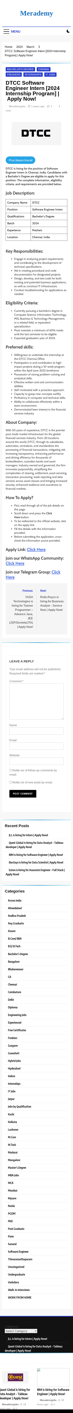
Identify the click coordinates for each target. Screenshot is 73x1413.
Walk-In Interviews (19, 1290)
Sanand (12, 1244)
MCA (10, 1183)
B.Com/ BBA (15, 938)
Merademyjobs (17, 106)
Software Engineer (18, 1251)
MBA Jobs (13, 1175)
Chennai (43, 69)
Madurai (13, 1152)
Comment (16, 681)
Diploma (13, 1007)
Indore (11, 1076)
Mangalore (14, 1160)
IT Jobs (50, 74)
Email (13, 740)
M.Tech (12, 1145)
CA (9, 977)
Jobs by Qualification (19, 1106)
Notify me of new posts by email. (32, 782)
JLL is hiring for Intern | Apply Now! (28, 835)
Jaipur (11, 1099)
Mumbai (12, 1190)
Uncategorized (16, 1267)
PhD (10, 1221)
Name (13, 725)
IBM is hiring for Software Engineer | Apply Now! (53, 1392)
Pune (11, 1236)
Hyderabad (14, 1068)
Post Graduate (16, 1229)
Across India (14, 900)
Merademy (36, 13)
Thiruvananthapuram (20, 1259)
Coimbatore (14, 992)
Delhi (11, 999)
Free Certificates (17, 1030)
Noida (11, 1206)
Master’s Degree (17, 1167)
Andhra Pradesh (17, 915)
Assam (11, 931)
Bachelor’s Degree (20, 69)
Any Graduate (16, 923)
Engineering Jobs (17, 1015)
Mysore (12, 1198)
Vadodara (13, 1282)
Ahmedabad (15, 908)
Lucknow (13, 1129)
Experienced (14, 1022)
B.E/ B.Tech (14, 946)
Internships (33, 74)
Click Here (36, 549)
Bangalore (13, 961)
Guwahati (13, 1053)
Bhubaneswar (15, 969)
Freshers (13, 74)
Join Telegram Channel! (21, 160)
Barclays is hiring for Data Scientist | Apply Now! (36, 862)
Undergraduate (16, 1274)
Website (14, 755)
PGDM (11, 1213)
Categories (12, 1326)
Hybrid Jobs (14, 1061)
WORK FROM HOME (19, 1297)
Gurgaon (13, 1045)
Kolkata (12, 1122)
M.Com (12, 1137)
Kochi (11, 1114)
